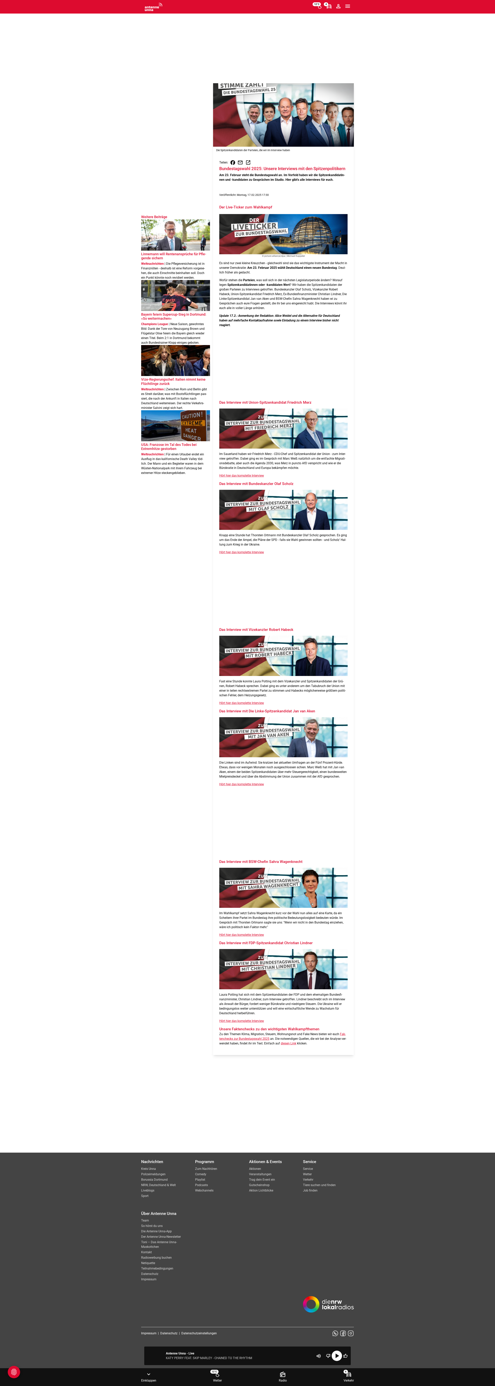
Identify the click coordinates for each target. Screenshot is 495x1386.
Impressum (148, 1279)
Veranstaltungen (260, 1174)
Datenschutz (149, 1274)
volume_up (318, 1356)
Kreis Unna (148, 1169)
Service (308, 1169)
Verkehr (308, 1179)
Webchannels (204, 1190)
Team (145, 1220)
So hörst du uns (152, 1226)
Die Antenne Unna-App (156, 1231)
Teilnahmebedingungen (157, 1268)
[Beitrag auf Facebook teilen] (232, 162)
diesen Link (288, 1043)
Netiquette (148, 1263)
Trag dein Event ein (262, 1179)
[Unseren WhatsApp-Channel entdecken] (335, 1333)
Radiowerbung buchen (156, 1257)
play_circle (337, 1356)
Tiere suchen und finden (319, 1185)
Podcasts (201, 1185)
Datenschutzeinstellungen (199, 1333)
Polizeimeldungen (153, 1174)
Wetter (307, 1174)
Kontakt (146, 1252)
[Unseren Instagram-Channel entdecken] (351, 1333)
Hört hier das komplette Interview (241, 475)
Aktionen (255, 1169)
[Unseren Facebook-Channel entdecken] (343, 1333)
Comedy (200, 1174)
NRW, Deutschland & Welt (158, 1185)
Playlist (200, 1179)
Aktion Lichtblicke (261, 1190)
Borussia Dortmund (154, 1179)
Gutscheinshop (259, 1185)
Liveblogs (147, 1190)
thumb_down (328, 1355)
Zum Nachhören (206, 1169)
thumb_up (345, 1355)
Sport (144, 1196)
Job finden (310, 1190)
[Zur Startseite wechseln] (153, 7)
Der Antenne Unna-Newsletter (161, 1237)
